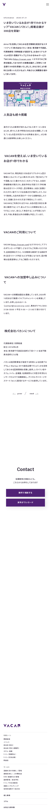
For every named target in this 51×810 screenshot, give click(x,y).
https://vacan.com (22, 59)
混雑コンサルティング (11, 786)
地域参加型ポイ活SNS (12, 789)
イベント (7, 742)
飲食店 (6, 760)
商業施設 (7, 739)
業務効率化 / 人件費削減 (13, 774)
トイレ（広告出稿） (10, 757)
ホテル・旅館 (8, 751)
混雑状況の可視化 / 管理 (13, 771)
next (32, 394)
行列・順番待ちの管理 (11, 777)
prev (19, 394)
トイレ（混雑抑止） (10, 754)
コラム (6, 801)
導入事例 (7, 795)
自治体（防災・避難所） (11, 748)
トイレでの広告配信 (11, 783)
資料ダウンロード (25, 502)
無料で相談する (25, 493)
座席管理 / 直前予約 (11, 780)
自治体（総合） (9, 745)
